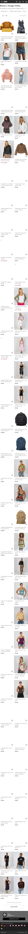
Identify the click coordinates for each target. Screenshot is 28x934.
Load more (14, 906)
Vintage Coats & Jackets (15, 11)
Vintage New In (4, 11)
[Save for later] (12, 33)
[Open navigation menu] (2, 1)
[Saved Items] (23, 1)
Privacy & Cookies (21, 932)
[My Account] (19, 1)
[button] (1, 925)
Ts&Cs (26, 932)
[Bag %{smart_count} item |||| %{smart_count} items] (26, 1)
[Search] (16, 1)
